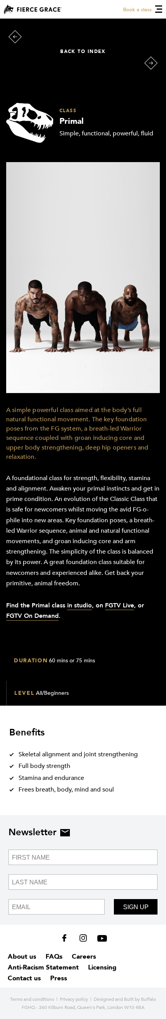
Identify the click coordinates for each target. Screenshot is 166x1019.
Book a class (137, 9)
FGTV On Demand (32, 616)
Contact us (24, 978)
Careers (84, 956)
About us (22, 956)
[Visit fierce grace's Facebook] (67, 940)
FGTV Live (119, 605)
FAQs (54, 956)
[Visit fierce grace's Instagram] (84, 940)
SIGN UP (136, 907)
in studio (79, 605)
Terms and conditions (32, 999)
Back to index (83, 51)
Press (58, 978)
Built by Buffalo (140, 999)
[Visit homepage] (33, 9)
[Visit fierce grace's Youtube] (100, 940)
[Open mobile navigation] (158, 9)
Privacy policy (74, 999)
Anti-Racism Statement (43, 967)
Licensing (102, 967)
